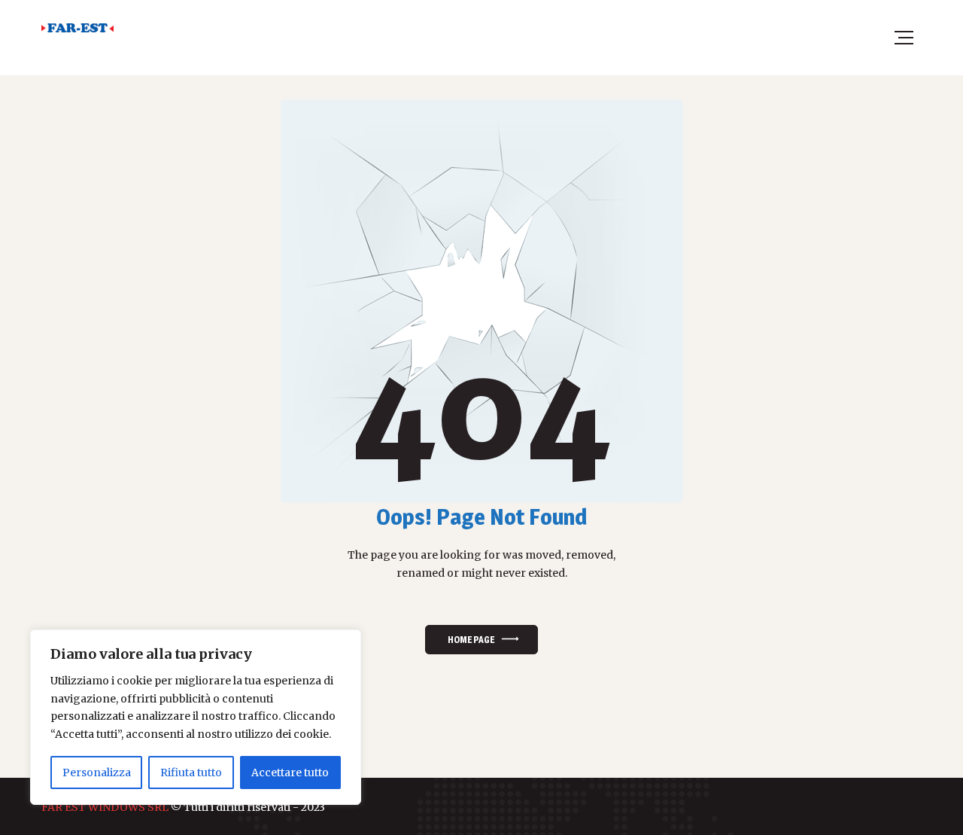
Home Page (471, 639)
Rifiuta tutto (191, 772)
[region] (195, 717)
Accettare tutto (290, 772)
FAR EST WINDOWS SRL (105, 807)
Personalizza (96, 772)
